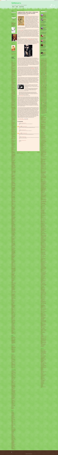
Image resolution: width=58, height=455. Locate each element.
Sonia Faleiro (45, 95)
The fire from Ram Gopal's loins (12, 259)
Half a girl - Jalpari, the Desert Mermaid (13, 118)
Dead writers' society (42, 134)
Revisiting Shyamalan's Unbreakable (13, 284)
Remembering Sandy (42, 383)
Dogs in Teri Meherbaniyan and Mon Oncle (13, 192)
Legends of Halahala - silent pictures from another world (43, 128)
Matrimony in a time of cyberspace (13, 349)
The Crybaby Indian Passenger (13, 389)
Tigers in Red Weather (42, 312)
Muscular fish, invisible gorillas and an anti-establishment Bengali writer (44, 199)
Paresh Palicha (12, 433)
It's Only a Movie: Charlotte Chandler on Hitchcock (43, 305)
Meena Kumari (42, 82)
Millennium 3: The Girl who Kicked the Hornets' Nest (43, 223)
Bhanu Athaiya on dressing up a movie (13, 208)
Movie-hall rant (12, 396)
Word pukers (12, 404)
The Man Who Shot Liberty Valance (13, 286)
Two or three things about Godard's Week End (13, 217)
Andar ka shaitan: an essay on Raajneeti (13, 196)
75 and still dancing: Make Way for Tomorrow (13, 126)
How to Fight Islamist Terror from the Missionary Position (43, 150)
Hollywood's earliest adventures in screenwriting (13, 145)
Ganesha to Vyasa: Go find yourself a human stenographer (13, 340)
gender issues (42, 107)
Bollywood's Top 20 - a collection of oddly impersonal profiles (44, 159)
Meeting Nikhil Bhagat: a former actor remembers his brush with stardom (13, 93)
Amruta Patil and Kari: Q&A (43, 258)
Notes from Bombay (42, 360)
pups (41, 110)
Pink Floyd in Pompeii (13, 322)
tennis (41, 112)
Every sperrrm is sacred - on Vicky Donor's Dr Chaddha (13, 134)
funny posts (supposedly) (44, 106)
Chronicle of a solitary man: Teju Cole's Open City (43, 168)
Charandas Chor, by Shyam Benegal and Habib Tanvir (13, 74)
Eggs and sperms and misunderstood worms (42, 210)
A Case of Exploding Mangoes (43, 246)
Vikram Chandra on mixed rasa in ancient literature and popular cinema (43, 119)
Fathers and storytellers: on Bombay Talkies (13, 96)
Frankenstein (42, 69)
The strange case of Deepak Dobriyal (13, 83)
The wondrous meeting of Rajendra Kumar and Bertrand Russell (13, 155)
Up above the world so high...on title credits (13, 160)
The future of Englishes (43, 345)
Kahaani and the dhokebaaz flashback (13, 136)
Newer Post (18, 152)
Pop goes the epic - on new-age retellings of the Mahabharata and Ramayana (43, 118)
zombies (27, 119)
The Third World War (42, 286)
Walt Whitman (33, 68)
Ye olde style (42, 385)
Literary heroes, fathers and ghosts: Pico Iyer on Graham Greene (43, 161)
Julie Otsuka (28, 38)
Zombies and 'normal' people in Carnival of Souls (13, 198)
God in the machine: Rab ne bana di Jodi (13, 233)
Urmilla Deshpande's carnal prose (43, 182)
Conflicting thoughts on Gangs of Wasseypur (13, 119)
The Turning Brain (12, 302)
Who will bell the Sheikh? (13, 372)
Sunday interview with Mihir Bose (43, 339)
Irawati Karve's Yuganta (43, 266)
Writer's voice (42, 373)
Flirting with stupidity (13, 397)
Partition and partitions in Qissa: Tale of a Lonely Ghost (13, 72)
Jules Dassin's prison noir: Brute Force (13, 213)
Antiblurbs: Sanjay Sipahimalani (12, 415)
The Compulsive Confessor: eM (12, 441)
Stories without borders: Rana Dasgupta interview (43, 338)
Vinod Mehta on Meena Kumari (43, 125)
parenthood (44, 109)
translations (44, 112)
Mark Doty (32, 67)
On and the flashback (44, 44)
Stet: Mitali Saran (12, 440)
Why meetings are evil (13, 374)
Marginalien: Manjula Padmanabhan (13, 431)
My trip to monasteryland (43, 378)
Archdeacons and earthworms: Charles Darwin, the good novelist (43, 195)
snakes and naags (44, 111)
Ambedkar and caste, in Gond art (43, 171)
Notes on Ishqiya (12, 209)
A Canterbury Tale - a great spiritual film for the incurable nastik (13, 123)
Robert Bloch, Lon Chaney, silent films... (13, 328)
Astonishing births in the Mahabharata (43, 361)
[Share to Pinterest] (27, 118)
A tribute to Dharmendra (13, 177)
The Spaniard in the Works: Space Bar (13, 445)
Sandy (45, 93)
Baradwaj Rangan (12, 416)
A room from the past (42, 382)
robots (43, 110)
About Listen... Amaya (13, 103)
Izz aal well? (12, 210)
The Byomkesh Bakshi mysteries (43, 293)
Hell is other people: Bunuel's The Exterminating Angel (13, 182)
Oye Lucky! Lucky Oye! (13, 232)
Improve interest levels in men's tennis (13, 393)
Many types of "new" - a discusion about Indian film (13, 106)
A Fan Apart (12, 411)
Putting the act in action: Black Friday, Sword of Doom (13, 138)
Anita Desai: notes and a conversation (43, 263)
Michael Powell (45, 82)
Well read (41, 333)
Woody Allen (45, 100)
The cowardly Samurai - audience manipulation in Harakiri (13, 183)
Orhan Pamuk (43, 87)
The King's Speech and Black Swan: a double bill (13, 171)
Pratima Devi (42, 89)
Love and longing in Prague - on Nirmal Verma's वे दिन (43, 120)
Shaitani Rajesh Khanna (44, 94)
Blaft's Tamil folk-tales (42, 232)
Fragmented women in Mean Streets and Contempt (13, 176)
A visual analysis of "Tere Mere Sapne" (13, 63)
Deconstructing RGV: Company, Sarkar (13, 306)
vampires (25, 119)
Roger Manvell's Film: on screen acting (13, 312)
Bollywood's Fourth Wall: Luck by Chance (13, 230)
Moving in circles (42, 369)
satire (45, 110)
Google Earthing (12, 361)
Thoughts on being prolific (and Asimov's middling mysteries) (43, 172)
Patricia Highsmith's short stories (43, 268)
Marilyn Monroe (45, 81)
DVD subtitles (12, 376)
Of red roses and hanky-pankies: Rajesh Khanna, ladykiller (13, 166)
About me (13, 6)
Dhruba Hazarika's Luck (43, 222)
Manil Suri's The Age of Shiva (43, 261)
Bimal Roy (42, 64)
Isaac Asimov (42, 75)
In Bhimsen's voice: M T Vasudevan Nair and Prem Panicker (43, 221)
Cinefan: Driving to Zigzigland (13, 262)
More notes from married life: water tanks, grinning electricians (13, 347)
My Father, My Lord (13, 261)
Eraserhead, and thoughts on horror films (13, 305)
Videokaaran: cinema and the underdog (13, 140)
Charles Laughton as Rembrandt (13, 215)
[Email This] (25, 118)
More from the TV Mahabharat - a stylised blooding (44, 14)
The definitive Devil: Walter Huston (13, 223)
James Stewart (42, 76)
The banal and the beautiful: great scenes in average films (13, 162)
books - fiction (20, 119)
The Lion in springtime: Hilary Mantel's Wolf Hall (43, 227)
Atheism (43, 63)
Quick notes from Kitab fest (43, 298)
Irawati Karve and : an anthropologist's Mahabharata (44, 53)
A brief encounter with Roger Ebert (13, 97)
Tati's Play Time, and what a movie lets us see (13, 211)
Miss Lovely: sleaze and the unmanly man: (13, 68)
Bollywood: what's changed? (12, 317)
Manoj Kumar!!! (42, 81)
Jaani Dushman (45, 75)
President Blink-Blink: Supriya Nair (13, 436)
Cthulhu (31, 18)
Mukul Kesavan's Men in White (43, 272)
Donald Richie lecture (13, 315)
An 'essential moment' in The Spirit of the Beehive (13, 167)
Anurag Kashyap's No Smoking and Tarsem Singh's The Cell (13, 257)
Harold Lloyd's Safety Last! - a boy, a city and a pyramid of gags (13, 65)
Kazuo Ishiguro (44, 78)
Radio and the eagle (13, 392)
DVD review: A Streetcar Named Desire (13, 245)
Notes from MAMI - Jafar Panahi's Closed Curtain (13, 78)
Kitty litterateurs (42, 335)
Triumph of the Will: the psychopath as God (13, 188)
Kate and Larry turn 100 (13, 269)
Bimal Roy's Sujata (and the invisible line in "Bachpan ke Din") (13, 104)
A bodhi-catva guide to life (43, 133)
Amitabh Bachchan (42, 60)
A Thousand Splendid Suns (43, 274)
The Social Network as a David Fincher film (13, 178)
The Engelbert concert (42, 376)
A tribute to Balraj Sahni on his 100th (13, 98)
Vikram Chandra (43, 99)
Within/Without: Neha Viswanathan (13, 448)
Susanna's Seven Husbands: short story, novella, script (43, 184)
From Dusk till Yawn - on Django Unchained (13, 102)
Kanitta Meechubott (31, 39)
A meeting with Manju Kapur (43, 247)
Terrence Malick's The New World (13, 297)
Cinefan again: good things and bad (13, 398)
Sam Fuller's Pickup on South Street (13, 225)
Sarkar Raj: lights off (13, 243)
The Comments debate (43, 375)
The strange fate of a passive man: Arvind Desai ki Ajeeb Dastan (13, 122)
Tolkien (41, 98)
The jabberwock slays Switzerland (13, 402)
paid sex (41, 109)
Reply (19, 124)
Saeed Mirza (45, 92)
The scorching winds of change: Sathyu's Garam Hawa (13, 201)
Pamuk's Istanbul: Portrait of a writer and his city (43, 325)
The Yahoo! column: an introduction (13, 204)
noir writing (46, 108)
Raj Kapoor (43, 90)
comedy (46, 104)
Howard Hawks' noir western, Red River (13, 163)
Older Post (38, 152)
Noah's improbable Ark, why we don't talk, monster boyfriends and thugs (43, 202)
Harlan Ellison (43, 71)
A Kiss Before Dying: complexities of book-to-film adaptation (43, 181)
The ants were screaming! (13, 283)
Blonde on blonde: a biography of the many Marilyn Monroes (43, 137)
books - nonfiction (44, 103)
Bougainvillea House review (43, 314)
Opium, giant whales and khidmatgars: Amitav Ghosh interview (43, 249)
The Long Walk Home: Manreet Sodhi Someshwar (13, 442)
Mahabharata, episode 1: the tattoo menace (44, 40)
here (35, 43)
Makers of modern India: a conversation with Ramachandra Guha (43, 197)
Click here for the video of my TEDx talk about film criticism (13, 54)
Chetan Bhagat (44, 65)
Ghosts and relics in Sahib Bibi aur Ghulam (13, 143)
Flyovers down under (13, 359)
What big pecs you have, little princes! (13, 343)
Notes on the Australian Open (43, 356)
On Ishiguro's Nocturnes (43, 230)
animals (44, 101)
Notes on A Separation (13, 132)
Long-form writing (21, 6)
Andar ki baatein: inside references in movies (13, 133)
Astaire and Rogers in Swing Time (13, 254)
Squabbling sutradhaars (13, 339)
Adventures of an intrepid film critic (43, 139)
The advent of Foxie (13, 350)
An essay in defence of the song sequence (13, 75)
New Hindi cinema (44, 85)
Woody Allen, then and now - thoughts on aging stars (13, 116)
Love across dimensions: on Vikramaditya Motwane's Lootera (13, 87)
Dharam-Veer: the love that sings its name (13, 289)
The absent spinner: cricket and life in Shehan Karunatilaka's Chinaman (43, 190)
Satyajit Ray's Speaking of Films (43, 320)
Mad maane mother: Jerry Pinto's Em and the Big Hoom (43, 145)
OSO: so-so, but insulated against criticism (13, 255)
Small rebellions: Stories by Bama (43, 284)
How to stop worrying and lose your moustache (13, 185)
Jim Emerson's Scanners (13, 429)
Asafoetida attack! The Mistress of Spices (13, 294)
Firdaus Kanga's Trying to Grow (43, 240)
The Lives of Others (13, 235)
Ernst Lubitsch (45, 68)
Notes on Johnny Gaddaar (12, 258)
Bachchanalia (12, 311)
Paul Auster (21, 30)
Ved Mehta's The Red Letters (43, 340)
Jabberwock (16, 3)
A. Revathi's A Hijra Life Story (43, 173)
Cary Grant (45, 64)
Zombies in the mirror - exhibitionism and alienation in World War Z (43, 124)
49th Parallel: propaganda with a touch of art (13, 149)
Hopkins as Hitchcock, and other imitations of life (13, 114)
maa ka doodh (43, 108)
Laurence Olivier (42, 79)
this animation (21, 95)
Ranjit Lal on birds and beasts (43, 243)
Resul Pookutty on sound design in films (13, 111)
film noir (42, 106)
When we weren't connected (12, 408)
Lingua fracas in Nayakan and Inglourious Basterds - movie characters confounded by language (13, 71)
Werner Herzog (42, 100)
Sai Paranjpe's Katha (13, 273)
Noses (41, 86)
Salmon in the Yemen (42, 270)
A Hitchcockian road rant (13, 394)
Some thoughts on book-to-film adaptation (13, 141)
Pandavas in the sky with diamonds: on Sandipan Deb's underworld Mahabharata (43, 126)
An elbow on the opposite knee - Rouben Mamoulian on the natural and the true (13, 90)
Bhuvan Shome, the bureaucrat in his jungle (13, 84)
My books (17, 6)
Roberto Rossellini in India (43, 252)
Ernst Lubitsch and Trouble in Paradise (13, 234)
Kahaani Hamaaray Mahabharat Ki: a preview (13, 337)
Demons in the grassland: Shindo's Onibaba (13, 214)
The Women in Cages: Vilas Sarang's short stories (43, 290)
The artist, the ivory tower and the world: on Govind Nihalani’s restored (44, 20)
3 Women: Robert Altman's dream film (13, 189)
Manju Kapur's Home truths (43, 296)
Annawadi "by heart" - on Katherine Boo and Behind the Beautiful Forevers (44, 154)
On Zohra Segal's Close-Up (43, 209)
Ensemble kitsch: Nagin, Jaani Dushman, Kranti (13, 268)
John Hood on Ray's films (43, 253)
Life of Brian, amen (13, 327)
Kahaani (44, 77)
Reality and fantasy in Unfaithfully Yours (13, 218)
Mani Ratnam (45, 80)
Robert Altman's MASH (13, 320)
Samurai (43, 93)
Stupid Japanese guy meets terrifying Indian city (43, 155)
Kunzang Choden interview (43, 332)
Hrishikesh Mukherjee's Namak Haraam (13, 190)
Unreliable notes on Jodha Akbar (13, 249)
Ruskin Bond (42, 92)
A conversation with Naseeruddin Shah (13, 207)
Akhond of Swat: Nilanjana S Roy (12, 413)
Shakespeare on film (13, 326)
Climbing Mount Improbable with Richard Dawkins (43, 245)
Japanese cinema (45, 76)
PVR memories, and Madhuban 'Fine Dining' (13, 364)
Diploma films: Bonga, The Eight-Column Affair (13, 228)
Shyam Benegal (42, 95)
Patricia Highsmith (44, 88)
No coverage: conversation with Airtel (13, 400)
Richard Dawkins (45, 91)
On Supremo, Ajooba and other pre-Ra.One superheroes (13, 148)
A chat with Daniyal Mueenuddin (43, 236)
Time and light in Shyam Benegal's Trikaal (13, 112)
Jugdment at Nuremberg (13, 267)
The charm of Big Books (43, 328)
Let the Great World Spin (43, 205)
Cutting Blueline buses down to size (13, 382)
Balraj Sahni (46, 63)
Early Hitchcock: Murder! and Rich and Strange (13, 229)
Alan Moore (44, 59)
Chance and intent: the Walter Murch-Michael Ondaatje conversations (13, 107)
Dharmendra (44, 66)
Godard (44, 69)
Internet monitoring (13, 403)
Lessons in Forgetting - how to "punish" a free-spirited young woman (13, 92)
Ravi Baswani (42, 91)
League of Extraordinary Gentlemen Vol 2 (43, 318)
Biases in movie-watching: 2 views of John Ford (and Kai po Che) (13, 82)
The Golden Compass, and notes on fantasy (13, 252)
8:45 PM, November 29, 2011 (23, 140)
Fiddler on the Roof (13, 279)
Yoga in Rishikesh (42, 354)
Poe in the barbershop (42, 380)
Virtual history (12, 324)
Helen (45, 71)
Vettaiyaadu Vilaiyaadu (13, 277)
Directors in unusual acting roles (13, 158)
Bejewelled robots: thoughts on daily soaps (13, 386)
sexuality (41, 111)
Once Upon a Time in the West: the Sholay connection (13, 332)
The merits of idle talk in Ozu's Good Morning (13, 187)
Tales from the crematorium (43, 350)
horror (21, 119)
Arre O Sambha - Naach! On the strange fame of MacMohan (13, 95)
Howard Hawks (45, 72)
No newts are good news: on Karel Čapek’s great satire (43, 186)
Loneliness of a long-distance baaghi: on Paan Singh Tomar (13, 127)
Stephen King (23, 119)
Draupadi (45, 67)
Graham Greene (42, 70)
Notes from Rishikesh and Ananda (43, 363)
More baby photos (12, 352)
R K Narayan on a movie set (43, 175)
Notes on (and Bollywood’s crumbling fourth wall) (44, 36)
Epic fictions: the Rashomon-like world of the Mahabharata (43, 183)
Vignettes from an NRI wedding (43, 365)
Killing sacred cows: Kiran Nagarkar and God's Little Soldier (43, 301)
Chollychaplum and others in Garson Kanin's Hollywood (43, 203)
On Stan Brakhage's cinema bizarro (13, 110)
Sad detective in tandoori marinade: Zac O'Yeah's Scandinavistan (43, 192)
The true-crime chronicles (43, 136)
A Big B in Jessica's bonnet (43, 276)
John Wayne (42, 77)
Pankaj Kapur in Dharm (13, 248)
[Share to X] (26, 118)
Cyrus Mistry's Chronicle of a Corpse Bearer (43, 148)
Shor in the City (12, 161)
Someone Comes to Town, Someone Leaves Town (43, 289)
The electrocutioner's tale (43, 224)
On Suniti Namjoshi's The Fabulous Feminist (43, 132)
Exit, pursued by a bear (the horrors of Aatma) (13, 101)
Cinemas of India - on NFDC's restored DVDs (13, 113)
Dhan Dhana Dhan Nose (13, 250)
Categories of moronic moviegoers (13, 387)
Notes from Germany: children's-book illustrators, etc (43, 229)
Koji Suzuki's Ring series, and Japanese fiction (43, 264)
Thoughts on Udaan (13, 194)
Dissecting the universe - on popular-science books (43, 142)
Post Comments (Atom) (21, 153)
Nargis (45, 83)
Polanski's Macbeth (13, 278)
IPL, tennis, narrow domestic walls (43, 351)
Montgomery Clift (42, 83)
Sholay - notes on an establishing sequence (13, 154)
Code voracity (12, 407)
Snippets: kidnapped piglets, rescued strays (43, 185)
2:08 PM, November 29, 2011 (24, 126)
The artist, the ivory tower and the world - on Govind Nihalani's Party (13, 131)
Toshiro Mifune (44, 98)
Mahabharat (42, 80)
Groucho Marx (45, 70)
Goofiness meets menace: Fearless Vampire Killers (12, 274)
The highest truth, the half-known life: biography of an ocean (43, 189)
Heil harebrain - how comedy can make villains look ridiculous (13, 100)
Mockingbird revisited (42, 211)
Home (28, 152)
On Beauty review (42, 316)
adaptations (42, 101)
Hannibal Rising (42, 279)
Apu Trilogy (44, 62)
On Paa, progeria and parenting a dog (13, 351)
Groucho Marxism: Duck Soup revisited (13, 295)
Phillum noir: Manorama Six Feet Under (13, 253)
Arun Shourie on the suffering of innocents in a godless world (43, 177)
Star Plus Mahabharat (43, 96)
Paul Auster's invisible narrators (43, 278)
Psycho (44, 89)
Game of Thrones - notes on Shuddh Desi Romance (13, 79)
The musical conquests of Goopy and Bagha (13, 175)
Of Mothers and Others (44, 86)
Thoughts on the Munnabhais (12, 280)
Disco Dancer (42, 67)
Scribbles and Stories (13, 438)
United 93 (12, 281)
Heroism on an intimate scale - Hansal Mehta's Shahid (13, 76)
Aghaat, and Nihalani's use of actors (13, 222)
